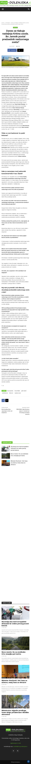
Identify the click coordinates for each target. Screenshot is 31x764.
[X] (6, 400)
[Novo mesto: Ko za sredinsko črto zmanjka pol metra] (6, 456)
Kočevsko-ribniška (5, 707)
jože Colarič (23, 390)
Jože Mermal (5, 393)
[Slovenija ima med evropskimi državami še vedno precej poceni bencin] (6, 449)
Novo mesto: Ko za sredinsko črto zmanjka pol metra (14, 653)
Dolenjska (7, 22)
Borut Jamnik (10, 390)
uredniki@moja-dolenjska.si (20, 746)
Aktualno (4, 450)
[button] (2, 9)
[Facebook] (3, 400)
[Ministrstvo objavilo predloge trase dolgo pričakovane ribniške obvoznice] (15, 701)
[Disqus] (15, 531)
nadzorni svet (18, 393)
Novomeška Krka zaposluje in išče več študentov (7, 411)
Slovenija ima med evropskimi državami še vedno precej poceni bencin (20, 448)
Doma (3, 22)
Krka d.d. (11, 393)
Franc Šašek (17, 390)
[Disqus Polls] (15, 490)
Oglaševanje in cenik (15, 743)
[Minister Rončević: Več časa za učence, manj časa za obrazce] (6, 463)
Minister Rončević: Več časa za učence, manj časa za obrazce (19, 462)
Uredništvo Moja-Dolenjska (15, 735)
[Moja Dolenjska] (15, 3)
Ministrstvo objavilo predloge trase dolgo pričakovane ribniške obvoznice (15, 712)
